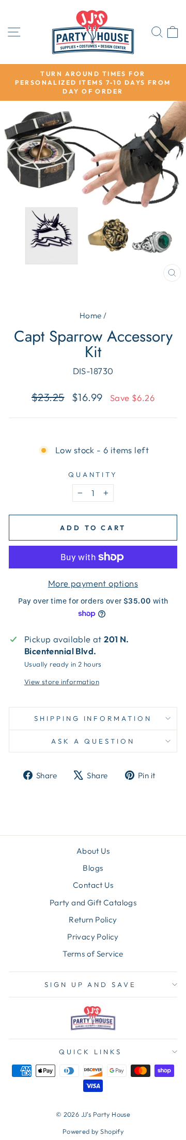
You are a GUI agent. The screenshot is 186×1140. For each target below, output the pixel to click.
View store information (61, 681)
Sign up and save (90, 984)
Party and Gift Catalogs (93, 902)
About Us (93, 851)
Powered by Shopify (93, 1131)
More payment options (93, 583)
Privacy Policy (93, 937)
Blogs (93, 868)
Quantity (93, 474)
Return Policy (93, 920)
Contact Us (93, 885)
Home (91, 315)
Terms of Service (93, 954)
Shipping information (93, 718)
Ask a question (93, 741)
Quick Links (90, 1051)
